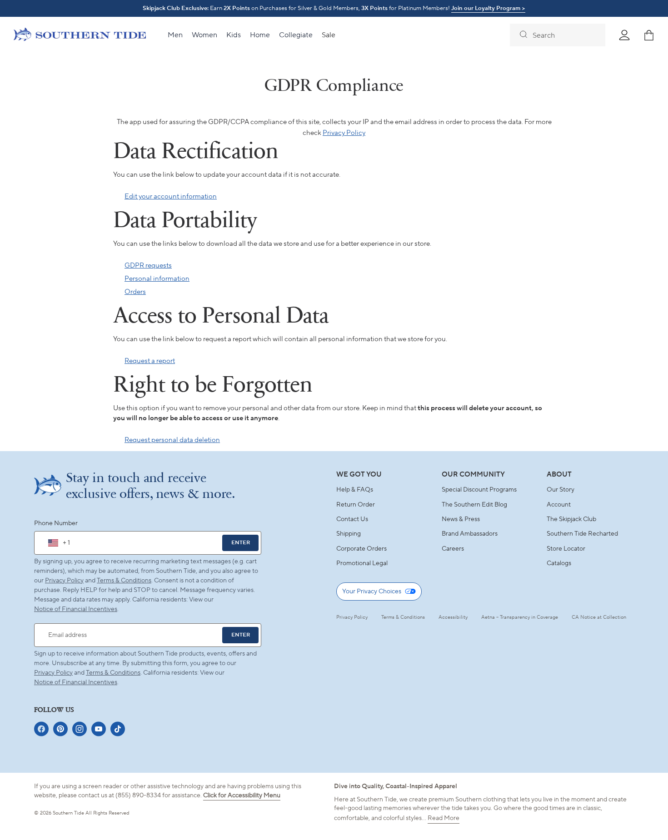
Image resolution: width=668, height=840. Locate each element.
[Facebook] (41, 728)
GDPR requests (148, 265)
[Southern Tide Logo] (80, 35)
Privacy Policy (344, 133)
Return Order (355, 505)
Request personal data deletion (172, 440)
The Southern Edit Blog (474, 505)
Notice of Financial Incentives (75, 682)
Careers (453, 549)
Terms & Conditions (124, 581)
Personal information (157, 278)
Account (559, 505)
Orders (135, 292)
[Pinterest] (60, 728)
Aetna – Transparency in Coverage (519, 617)
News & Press (461, 519)
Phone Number (56, 523)
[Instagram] (79, 728)
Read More (443, 818)
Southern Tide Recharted (582, 534)
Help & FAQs (354, 490)
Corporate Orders (361, 549)
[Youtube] (98, 728)
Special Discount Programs (479, 490)
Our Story (560, 490)
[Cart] (649, 35)
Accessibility (453, 617)
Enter (240, 542)
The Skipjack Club (571, 519)
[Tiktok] (117, 728)
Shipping (348, 534)
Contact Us (352, 519)
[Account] (624, 35)
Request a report (150, 361)
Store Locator (566, 549)
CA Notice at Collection (599, 617)
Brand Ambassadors (470, 534)
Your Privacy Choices (371, 591)
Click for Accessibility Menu (241, 795)
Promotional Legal (362, 563)
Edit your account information (171, 196)
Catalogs (559, 563)
